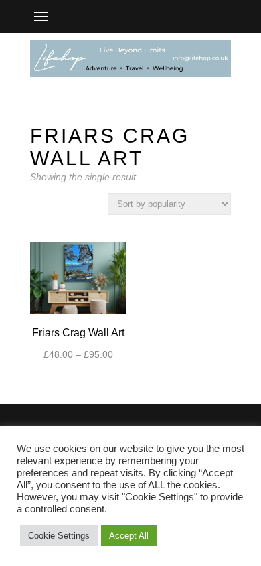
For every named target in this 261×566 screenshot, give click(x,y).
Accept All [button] (129, 535)
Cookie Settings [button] (59, 535)
